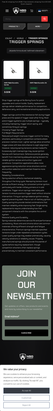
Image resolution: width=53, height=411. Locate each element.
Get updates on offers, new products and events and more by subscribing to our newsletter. (26, 307)
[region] (26, 388)
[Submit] (44, 19)
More (37, 26)
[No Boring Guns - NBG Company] (19, 11)
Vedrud (20, 38)
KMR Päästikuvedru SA (38, 83)
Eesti (45, 11)
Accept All (26, 391)
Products (13, 26)
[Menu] (7, 10)
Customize (26, 398)
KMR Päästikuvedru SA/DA (11, 84)
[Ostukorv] (31, 10)
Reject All (26, 405)
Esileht (8, 38)
